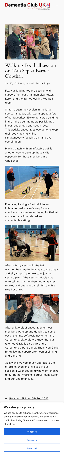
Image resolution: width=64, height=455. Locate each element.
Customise (32, 440)
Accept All (32, 431)
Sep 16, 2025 (12, 83)
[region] (32, 428)
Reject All (32, 448)
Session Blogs (43, 83)
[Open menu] (57, 6)
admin (29, 83)
